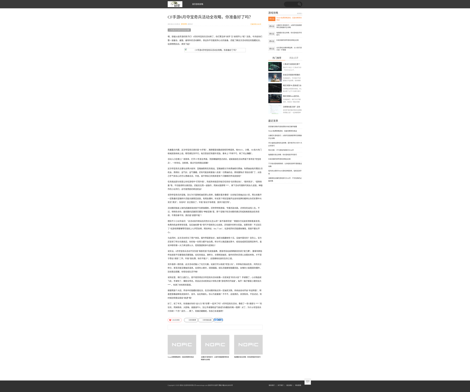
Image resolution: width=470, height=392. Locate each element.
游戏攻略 (199, 4)
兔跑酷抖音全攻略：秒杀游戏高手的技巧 (247, 357)
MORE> (299, 13)
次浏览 (176, 320)
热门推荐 (276, 58)
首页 (194, 4)
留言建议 (289, 385)
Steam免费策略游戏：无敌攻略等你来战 (181, 357)
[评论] (308, 381)
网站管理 (298, 385)
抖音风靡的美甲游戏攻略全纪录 (279, 159)
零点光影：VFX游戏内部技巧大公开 (281, 150)
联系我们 (272, 385)
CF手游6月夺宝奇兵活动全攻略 (179, 30)
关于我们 (280, 385)
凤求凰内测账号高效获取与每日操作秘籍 (282, 126)
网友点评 (293, 58)
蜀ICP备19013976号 (226, 385)
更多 (219, 320)
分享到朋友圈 (207, 320)
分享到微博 (192, 320)
